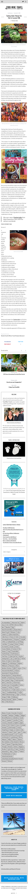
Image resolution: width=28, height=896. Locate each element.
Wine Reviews (9, 702)
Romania (10, 746)
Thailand (21, 751)
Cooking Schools (11, 641)
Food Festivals (5, 653)
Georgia (23, 725)
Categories (14, 549)
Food (13, 335)
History (4, 661)
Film (19, 649)
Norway (22, 742)
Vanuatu (4, 761)
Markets (20, 663)
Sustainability (14, 685)
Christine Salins (14, 20)
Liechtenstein (5, 737)
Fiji (8, 725)
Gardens (21, 656)
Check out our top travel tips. (14, 458)
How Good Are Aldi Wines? (9, 537)
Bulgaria (23, 715)
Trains (3, 692)
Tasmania (4, 687)
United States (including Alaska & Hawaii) (12, 758)
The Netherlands (6, 754)
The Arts (10, 687)
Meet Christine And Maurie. (14, 422)
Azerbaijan (4, 715)
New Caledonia (6, 742)
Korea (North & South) (7, 734)
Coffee (3, 641)
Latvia (20, 734)
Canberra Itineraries (13, 634)
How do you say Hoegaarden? (14, 381)
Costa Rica (15, 720)
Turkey (14, 754)
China (3, 720)
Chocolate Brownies (7, 639)
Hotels (9, 661)
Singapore (21, 746)
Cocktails (23, 639)
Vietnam (10, 761)
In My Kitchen (12, 663)
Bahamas (11, 715)
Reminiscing (11, 677)
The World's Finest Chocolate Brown (12, 542)
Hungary (11, 730)
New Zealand (14, 742)
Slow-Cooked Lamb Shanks (9, 540)
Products (17, 670)
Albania (4, 713)
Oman (3, 744)
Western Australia (6, 699)
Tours (23, 690)
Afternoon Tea (15, 622)
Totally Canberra (16, 690)
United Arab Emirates (7, 756)
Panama (9, 744)
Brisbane (13, 632)
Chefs (16, 637)
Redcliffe (4, 677)
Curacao (4, 722)
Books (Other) (17, 629)
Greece (19, 727)
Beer (13, 627)
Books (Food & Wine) (6, 335)
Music (17, 665)
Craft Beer (4, 644)
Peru (24, 668)
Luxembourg (14, 737)
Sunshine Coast (6, 685)
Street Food (16, 682)
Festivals (14, 649)
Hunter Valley (15, 661)
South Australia (19, 680)
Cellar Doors (5, 637)
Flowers (4, 651)
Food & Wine (15, 651)
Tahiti (10, 751)
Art (7, 625)
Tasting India (18, 217)
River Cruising (5, 680)
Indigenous (5, 663)
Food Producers (15, 653)
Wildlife (20, 699)
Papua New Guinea (17, 744)
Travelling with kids (11, 692)
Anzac (3, 625)
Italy (15, 732)
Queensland (5, 673)
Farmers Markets (6, 649)
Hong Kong (5, 730)
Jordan (24, 732)
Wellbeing (14, 697)
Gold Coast (17, 658)
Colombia (8, 720)
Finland (12, 725)
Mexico (14, 739)
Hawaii (23, 658)
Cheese (12, 637)
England (16, 722)
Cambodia (15, 717)
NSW (14, 668)
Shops (12, 680)
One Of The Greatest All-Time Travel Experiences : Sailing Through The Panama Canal (14, 492)
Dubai (21, 644)
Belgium (17, 715)
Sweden (22, 749)
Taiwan (16, 751)
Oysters (19, 668)
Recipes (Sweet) (17, 675)
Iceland (17, 730)
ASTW (11, 625)
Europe (11, 646)
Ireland (10, 732)
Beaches (8, 627)
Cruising (11, 644)
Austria (20, 713)
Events (17, 646)
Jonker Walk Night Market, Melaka (11, 524)
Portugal (4, 746)
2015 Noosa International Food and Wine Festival (14, 374)
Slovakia (4, 749)
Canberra (4, 634)
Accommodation (6, 622)
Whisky (15, 699)
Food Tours (5, 656)
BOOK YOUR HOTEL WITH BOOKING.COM (14, 878)
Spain (16, 749)
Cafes (18, 632)
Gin (12, 658)
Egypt (21, 722)
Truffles (20, 692)
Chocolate (22, 637)
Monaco (20, 739)
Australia (14, 713)
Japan (19, 732)
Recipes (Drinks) (14, 673)
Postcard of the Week (7, 670)
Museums (11, 665)
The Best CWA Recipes (9, 527)
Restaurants (19, 677)
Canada (21, 717)
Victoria (23, 694)
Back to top (13, 893)
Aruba (8, 713)
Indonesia (4, 732)
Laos (16, 734)
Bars (3, 627)
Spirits (3, 682)
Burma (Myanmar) (6, 717)
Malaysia (4, 739)
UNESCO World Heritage (8, 694)
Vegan (18, 694)
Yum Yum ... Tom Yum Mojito (10, 538)
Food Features (10, 13)
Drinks (16, 644)
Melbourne (5, 665)
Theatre (16, 687)
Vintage (4, 697)
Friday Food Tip (13, 656)
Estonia (4, 725)
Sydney (21, 685)
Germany (4, 727)
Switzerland (5, 751)
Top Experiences (6, 690)
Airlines (23, 622)
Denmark (10, 722)
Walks (9, 697)
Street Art (9, 682)
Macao (20, 737)
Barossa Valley (18, 625)
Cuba (21, 720)
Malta (9, 739)
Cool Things (20, 641)
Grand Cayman (12, 727)
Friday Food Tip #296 (14, 386)
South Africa (11, 749)
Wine (3, 702)
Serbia (15, 746)
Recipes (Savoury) (19, 335)
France (17, 725)
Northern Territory (7, 668)
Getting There (5, 658)
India (22, 730)
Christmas (16, 639)
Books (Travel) (5, 632)
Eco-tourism (5, 646)
